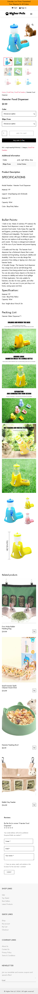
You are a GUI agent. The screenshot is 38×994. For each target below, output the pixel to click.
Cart (15, 8)
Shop (3, 920)
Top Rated (5, 898)
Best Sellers (6, 901)
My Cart (4, 927)
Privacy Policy (6, 952)
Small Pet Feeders (20, 92)
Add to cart (21, 133)
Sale (3, 895)
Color (4, 109)
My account (6, 924)
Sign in (23, 8)
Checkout (5, 930)
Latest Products (7, 904)
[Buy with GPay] (19, 140)
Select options (34, 631)
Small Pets (10, 92)
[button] (32, 25)
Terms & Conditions (8, 955)
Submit (9, 872)
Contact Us (5, 949)
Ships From (6, 119)
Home (4, 92)
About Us (5, 946)
